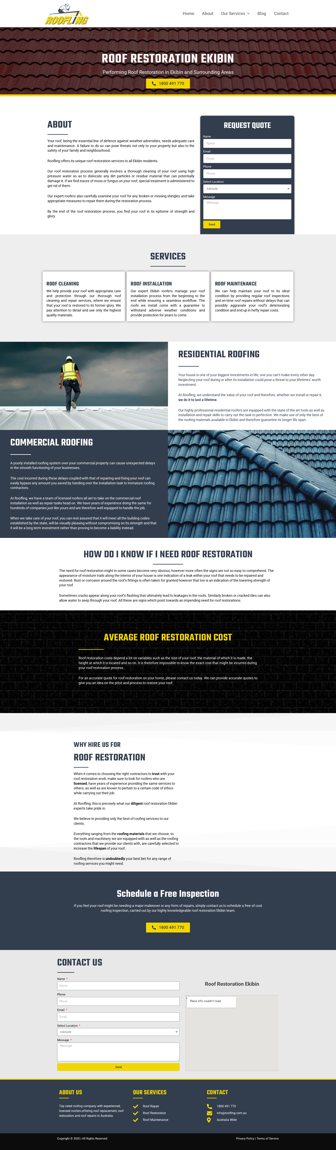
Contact (281, 13)
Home (188, 13)
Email (207, 151)
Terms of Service (268, 1138)
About (207, 13)
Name (207, 136)
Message (209, 197)
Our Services (233, 13)
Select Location (213, 182)
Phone (207, 166)
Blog (261, 13)
